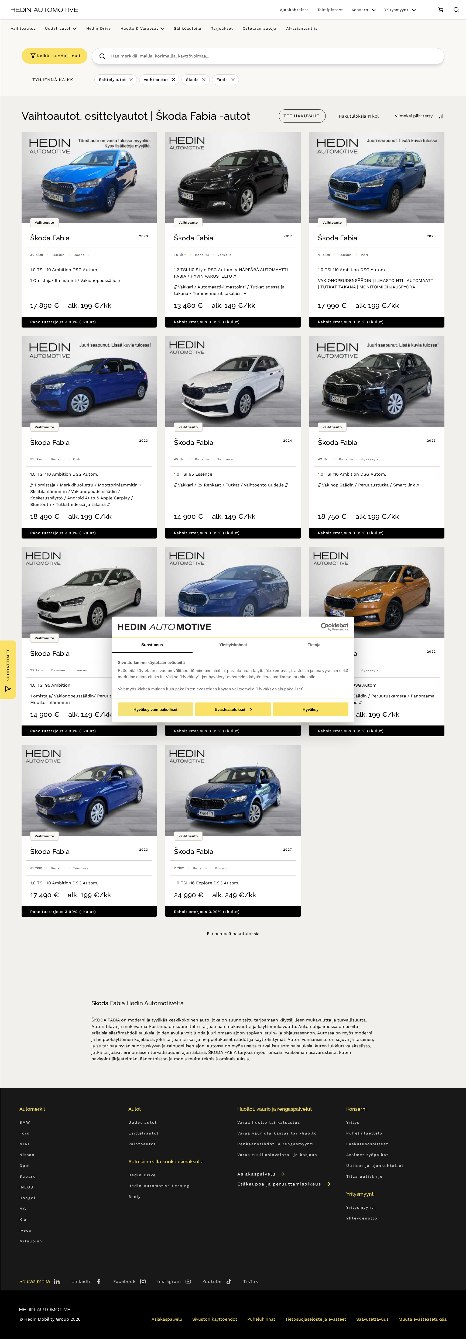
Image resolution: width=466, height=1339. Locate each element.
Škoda (192, 79)
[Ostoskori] (440, 10)
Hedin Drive (98, 28)
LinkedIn (81, 1281)
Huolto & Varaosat (139, 28)
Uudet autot (58, 28)
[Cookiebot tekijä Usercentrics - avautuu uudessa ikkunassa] (324, 627)
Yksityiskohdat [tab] (233, 644)
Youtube (212, 1281)
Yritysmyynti (397, 10)
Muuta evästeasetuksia (423, 1319)
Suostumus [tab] (152, 644)
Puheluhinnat (261, 1319)
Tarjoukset (222, 28)
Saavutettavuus (372, 1319)
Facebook (124, 1281)
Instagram (169, 1281)
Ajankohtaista (294, 10)
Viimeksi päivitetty (414, 115)
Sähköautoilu (187, 28)
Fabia (222, 79)
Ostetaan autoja (259, 28)
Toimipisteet (330, 10)
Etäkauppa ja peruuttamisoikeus (279, 1184)
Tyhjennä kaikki (53, 79)
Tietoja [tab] (314, 644)
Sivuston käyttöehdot (214, 1319)
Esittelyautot (112, 79)
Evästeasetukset (230, 709)
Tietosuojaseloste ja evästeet (315, 1319)
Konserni (361, 10)
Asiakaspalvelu (256, 1174)
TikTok (250, 1281)
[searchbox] (274, 56)
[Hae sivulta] (456, 9)
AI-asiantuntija (302, 28)
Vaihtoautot (23, 28)
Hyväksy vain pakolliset (155, 709)
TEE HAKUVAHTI (302, 115)
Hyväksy (310, 709)
